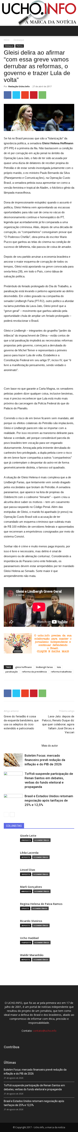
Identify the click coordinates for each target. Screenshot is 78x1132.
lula (59, 667)
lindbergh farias (44, 667)
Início (6, 40)
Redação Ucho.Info (19, 86)
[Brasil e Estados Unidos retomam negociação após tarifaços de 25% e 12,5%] (13, 800)
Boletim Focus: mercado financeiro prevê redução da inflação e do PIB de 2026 (45, 760)
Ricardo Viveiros (31, 921)
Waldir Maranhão (32, 955)
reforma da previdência (34, 671)
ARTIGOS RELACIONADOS (21, 745)
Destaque (19, 40)
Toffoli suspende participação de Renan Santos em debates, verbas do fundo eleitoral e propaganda (34, 1087)
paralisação (11, 671)
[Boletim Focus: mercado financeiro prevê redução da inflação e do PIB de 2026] (13, 759)
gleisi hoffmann (23, 667)
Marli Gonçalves (31, 887)
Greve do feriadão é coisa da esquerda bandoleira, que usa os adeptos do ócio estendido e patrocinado (21, 722)
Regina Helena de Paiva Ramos (41, 904)
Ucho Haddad (29, 938)
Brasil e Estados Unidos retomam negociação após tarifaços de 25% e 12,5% (49, 800)
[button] (72, 31)
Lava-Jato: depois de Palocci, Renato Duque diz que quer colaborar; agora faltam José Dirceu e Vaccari (58, 724)
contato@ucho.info (44, 1030)
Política (19, 46)
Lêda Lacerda (29, 852)
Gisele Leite (28, 835)
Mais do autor (50, 745)
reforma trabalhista (61, 671)
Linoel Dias (27, 870)
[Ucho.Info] (39, 13)
